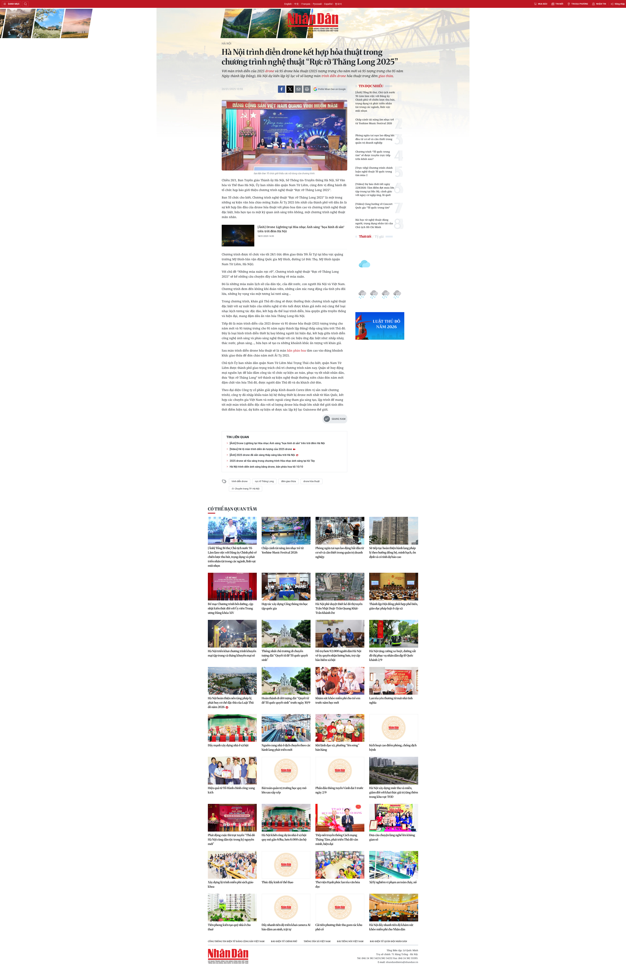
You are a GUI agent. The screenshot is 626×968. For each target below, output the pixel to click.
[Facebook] (281, 89)
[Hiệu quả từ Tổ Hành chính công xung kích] (232, 770)
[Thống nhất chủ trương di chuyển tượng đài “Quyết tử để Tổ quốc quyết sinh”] (286, 634)
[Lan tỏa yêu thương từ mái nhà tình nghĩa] (393, 681)
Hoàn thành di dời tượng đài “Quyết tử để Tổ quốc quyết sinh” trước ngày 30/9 (286, 700)
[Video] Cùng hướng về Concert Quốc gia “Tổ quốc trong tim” (374, 205)
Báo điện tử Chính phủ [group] (284, 941)
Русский (317, 4)
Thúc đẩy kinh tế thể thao (277, 882)
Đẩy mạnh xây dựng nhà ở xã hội (228, 745)
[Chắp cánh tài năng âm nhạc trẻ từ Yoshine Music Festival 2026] (286, 531)
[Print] (307, 89)
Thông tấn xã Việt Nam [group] (317, 941)
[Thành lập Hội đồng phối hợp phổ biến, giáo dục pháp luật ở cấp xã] (393, 586)
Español (328, 4)
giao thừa (386, 76)
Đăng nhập (620, 4)
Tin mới (559, 4)
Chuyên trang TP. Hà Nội (246, 488)
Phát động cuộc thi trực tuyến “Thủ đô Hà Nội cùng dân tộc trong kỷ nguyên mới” (231, 839)
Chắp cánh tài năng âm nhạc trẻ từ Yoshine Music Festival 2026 (374, 121)
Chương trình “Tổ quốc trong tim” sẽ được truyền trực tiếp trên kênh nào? (372, 155)
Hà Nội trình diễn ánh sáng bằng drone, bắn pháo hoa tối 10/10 (266, 466)
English (288, 4)
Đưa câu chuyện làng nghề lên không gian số (392, 837)
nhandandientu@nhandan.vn (402, 962)
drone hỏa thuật (311, 481)
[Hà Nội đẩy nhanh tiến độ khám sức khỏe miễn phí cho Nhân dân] (393, 907)
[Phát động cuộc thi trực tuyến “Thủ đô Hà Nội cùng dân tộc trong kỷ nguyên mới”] (232, 818)
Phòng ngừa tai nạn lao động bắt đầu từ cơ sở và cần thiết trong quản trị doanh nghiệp (375, 139)
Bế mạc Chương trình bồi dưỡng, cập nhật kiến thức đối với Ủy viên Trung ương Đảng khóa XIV (230, 608)
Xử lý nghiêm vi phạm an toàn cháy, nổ (393, 882)
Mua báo (542, 4)
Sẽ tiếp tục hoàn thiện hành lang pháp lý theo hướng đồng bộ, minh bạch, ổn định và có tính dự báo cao (392, 552)
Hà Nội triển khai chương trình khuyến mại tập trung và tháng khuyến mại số (232, 653)
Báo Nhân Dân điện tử (313, 22)
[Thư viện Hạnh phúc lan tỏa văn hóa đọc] (339, 865)
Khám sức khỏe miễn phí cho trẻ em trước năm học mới (337, 700)
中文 (296, 4)
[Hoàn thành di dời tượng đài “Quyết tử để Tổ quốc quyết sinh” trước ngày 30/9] (286, 681)
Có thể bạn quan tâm (232, 509)
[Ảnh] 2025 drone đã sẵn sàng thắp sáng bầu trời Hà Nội (263, 455)
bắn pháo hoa (297, 350)
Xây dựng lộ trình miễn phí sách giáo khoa (230, 884)
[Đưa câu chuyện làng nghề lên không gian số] (393, 818)
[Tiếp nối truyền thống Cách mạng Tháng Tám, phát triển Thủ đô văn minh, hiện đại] (339, 818)
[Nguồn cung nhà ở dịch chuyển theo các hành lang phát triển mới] (286, 728)
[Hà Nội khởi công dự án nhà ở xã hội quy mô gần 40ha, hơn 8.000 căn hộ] (286, 818)
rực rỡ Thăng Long (264, 481)
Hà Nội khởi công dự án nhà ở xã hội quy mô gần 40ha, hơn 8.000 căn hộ (284, 837)
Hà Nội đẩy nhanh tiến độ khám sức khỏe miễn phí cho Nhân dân (391, 927)
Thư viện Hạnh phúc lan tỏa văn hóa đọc (337, 884)
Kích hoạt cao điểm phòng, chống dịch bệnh (393, 747)
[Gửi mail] (298, 89)
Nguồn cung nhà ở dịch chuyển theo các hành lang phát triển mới (286, 747)
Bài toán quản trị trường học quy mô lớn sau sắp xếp (284, 790)
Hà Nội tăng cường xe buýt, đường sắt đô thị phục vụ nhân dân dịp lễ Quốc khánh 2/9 (392, 655)
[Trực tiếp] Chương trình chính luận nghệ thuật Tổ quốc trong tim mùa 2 (374, 171)
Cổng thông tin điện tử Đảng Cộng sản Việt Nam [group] (236, 941)
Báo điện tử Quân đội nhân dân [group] (388, 941)
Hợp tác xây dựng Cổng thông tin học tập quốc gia (285, 606)
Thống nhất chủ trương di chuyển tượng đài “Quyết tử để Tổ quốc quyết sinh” (285, 655)
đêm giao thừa (288, 481)
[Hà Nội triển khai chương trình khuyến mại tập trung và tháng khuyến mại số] (232, 634)
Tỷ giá (379, 236)
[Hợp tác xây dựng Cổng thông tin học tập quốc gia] (286, 586)
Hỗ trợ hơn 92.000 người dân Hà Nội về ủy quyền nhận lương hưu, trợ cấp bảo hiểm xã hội (338, 655)
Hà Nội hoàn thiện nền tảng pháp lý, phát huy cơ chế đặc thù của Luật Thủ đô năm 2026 (231, 702)
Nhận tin (601, 4)
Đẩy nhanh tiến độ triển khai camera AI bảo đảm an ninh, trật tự (286, 927)
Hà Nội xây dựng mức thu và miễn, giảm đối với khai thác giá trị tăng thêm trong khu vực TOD (393, 792)
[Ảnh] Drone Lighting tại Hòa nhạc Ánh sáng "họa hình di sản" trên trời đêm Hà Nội (301, 229)
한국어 (338, 4)
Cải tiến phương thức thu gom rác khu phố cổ (338, 927)
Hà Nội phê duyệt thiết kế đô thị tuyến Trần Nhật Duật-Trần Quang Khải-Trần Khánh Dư (338, 608)
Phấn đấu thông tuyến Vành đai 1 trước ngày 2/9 (339, 790)
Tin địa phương (579, 4)
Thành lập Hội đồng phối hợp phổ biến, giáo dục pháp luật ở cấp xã (393, 606)
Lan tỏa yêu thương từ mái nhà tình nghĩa (391, 700)
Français (305, 4)
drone (269, 71)
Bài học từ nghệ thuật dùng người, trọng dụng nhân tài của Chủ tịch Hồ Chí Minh (374, 223)
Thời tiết (365, 236)
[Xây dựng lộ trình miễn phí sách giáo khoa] (232, 865)
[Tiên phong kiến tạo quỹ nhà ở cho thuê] (232, 907)
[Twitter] (290, 89)
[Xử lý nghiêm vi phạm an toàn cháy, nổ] (393, 865)
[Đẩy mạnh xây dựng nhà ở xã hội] (232, 728)
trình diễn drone (333, 76)
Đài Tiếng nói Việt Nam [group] (350, 941)
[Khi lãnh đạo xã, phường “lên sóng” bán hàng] (339, 728)
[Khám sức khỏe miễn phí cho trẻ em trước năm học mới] (339, 681)
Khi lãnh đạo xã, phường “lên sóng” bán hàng (337, 747)
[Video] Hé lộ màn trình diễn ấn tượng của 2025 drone (261, 449)
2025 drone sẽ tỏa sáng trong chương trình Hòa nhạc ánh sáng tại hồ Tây (272, 460)
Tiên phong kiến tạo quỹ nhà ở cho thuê (229, 927)
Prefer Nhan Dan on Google (332, 89)
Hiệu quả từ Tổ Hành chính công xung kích (231, 790)
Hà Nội (226, 43)
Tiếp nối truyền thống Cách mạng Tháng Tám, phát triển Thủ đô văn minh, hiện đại (336, 839)
